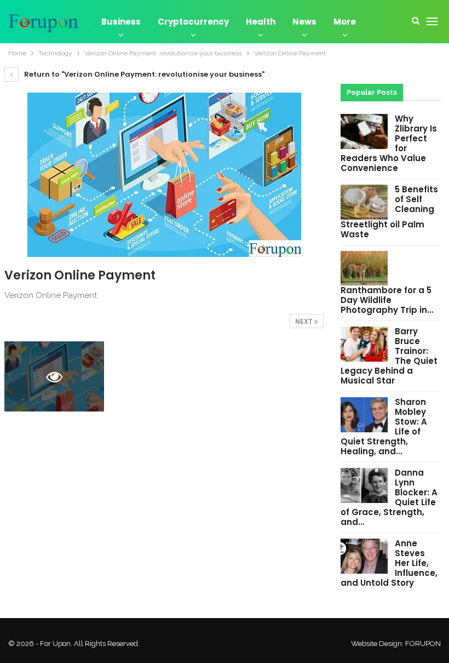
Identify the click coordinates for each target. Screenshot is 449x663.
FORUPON (423, 643)
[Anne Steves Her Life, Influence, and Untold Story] (364, 556)
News (304, 21)
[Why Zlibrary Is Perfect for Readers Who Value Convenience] (364, 131)
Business (121, 21)
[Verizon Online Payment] (164, 376)
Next (304, 321)
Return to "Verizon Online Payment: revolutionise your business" (143, 74)
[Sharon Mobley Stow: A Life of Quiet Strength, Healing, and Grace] (364, 414)
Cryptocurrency (193, 21)
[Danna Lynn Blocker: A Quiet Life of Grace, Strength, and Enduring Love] (364, 485)
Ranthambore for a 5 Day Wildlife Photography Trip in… (387, 300)
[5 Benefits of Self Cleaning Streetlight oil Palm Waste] (364, 202)
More (344, 21)
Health (260, 21)
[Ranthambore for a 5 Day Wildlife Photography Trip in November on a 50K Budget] (364, 268)
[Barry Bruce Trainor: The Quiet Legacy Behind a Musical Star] (364, 344)
